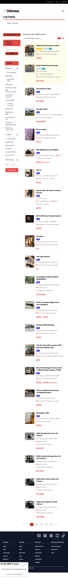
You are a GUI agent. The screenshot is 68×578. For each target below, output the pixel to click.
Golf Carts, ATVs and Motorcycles (10, 90)
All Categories (11, 72)
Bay (61, 115)
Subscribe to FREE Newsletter (14, 574)
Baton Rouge (52, 356)
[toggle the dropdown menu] (63, 11)
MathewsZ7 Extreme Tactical (47, 46)
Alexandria (47, 378)
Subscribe (64, 1)
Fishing (40, 97)
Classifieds (38, 559)
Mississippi (49, 290)
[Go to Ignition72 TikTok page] (63, 535)
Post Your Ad (12, 34)
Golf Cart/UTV (42, 441)
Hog (20, 556)
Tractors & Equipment (10, 123)
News (4, 546)
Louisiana (54, 54)
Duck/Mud (41, 77)
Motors (9, 109)
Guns (39, 138)
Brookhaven (41, 290)
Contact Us (54, 549)
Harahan (46, 138)
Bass (4, 549)
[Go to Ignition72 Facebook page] (38, 535)
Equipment (41, 401)
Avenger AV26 (42, 109)
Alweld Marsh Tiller (43, 89)
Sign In (57, 1)
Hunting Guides (10, 104)
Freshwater (6, 553)
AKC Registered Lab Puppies (47, 150)
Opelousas (41, 158)
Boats (9, 76)
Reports (37, 556)
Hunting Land (42, 287)
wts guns (39, 236)
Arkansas (9, 145)
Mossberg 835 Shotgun (45, 325)
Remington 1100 (42, 413)
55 (51, 524)
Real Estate (9, 113)
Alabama (9, 142)
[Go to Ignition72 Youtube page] (57, 535)
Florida (8, 148)
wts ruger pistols (43, 257)
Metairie (49, 224)
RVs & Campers (10, 118)
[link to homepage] (11, 10)
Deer (20, 549)
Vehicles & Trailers (9, 129)
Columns (37, 549)
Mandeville (41, 421)
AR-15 (38, 170)
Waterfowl (22, 553)
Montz (47, 97)
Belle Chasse (42, 117)
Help (52, 553)
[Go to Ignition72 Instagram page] (51, 535)
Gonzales (46, 313)
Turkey (21, 559)
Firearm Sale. (41, 129)
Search (12, 53)
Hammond (47, 54)
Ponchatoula (48, 244)
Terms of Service (56, 546)
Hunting (9, 100)
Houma (46, 178)
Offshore (5, 559)
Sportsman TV (39, 546)
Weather (37, 562)
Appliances (41, 224)
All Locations (11, 139)
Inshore (5, 556)
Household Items (8, 96)
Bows (40, 54)
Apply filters (12, 170)
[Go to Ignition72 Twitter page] (45, 535)
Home (9, 23)
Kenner (40, 204)
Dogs (59, 155)
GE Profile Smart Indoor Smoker (48, 216)
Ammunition (42, 356)
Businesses (38, 553)
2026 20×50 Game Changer (47, 66)
